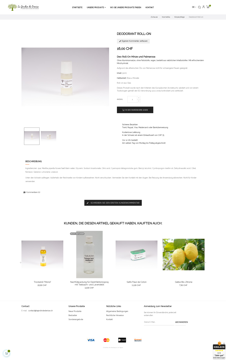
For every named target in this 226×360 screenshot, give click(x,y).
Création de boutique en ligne (113, 347)
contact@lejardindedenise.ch (40, 311)
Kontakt (109, 319)
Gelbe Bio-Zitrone (183, 282)
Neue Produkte (75, 311)
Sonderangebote (76, 319)
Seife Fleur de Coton (136, 282)
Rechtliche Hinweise (115, 315)
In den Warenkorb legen (136, 110)
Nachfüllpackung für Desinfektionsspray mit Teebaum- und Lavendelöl (89, 283)
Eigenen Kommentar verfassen (134, 41)
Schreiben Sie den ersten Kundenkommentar (113, 203)
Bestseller (73, 315)
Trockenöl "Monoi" (42, 282)
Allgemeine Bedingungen (117, 311)
